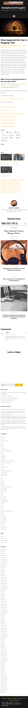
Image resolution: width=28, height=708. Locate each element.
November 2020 (4, 679)
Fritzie (7, 332)
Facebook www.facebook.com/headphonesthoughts (13, 113)
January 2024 (3, 603)
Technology (3, 517)
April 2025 (3, 573)
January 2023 (3, 627)
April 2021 (3, 669)
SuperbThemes (16, 700)
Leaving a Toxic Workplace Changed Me (9, 398)
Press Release (4, 499)
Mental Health (4, 489)
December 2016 (4, 687)
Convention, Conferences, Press (7, 460)
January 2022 (3, 651)
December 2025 (4, 559)
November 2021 (4, 655)
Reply (26, 332)
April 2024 (3, 597)
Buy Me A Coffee (17, 703)
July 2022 (2, 639)
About (7, 702)
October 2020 (3, 681)
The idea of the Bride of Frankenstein (16, 409)
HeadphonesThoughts (13, 7)
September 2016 (4, 689)
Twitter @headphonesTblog (7, 110)
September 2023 (4, 611)
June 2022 (3, 641)
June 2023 (3, 617)
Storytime (3, 515)
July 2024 (2, 591)
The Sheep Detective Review (7, 402)
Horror (2, 481)
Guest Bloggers (4, 475)
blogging (3, 183)
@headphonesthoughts (19, 84)
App (1, 442)
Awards (2, 444)
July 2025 (2, 567)
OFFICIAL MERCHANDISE (7, 703)
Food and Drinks (4, 473)
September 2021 (4, 659)
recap (11, 191)
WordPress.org (4, 542)
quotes (20, 188)
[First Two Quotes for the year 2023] (6, 157)
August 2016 (3, 691)
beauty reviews (4, 448)
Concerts (2, 458)
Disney (2, 464)
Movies (2, 493)
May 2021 (3, 667)
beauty (2, 446)
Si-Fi (1, 505)
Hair (1, 477)
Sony (2, 509)
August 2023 (3, 613)
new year (10, 188)
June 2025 (3, 569)
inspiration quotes (16, 186)
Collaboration (3, 456)
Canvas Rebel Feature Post (6, 396)
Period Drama (4, 497)
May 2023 (3, 619)
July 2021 (2, 663)
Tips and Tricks (4, 521)
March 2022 (3, 647)
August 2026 (3, 549)
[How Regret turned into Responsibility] (19, 157)
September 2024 (4, 587)
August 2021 (3, 661)
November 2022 (4, 631)
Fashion (2, 469)
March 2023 (3, 623)
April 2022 (3, 645)
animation (3, 438)
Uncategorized (4, 527)
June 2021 (3, 665)
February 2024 (4, 601)
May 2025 (3, 571)
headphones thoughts (6, 186)
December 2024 (4, 581)
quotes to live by (5, 191)
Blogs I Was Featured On (6, 450)
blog (8, 180)
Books (2, 452)
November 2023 (4, 607)
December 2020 (4, 677)
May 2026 (3, 551)
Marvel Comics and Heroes (6, 487)
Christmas (3, 454)
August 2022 (3, 637)
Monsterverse (4, 491)
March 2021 (3, 671)
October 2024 (3, 585)
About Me (4, 180)
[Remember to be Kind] (6, 169)
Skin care (2, 507)
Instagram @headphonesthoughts (9, 107)
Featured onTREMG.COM (6, 471)
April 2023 (3, 621)
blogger (22, 180)
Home (3, 702)
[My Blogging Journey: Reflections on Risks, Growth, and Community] (14, 242)
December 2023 (4, 605)
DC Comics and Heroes (5, 462)
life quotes (4, 188)
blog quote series (15, 180)
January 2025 (3, 579)
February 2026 (4, 557)
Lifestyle (2, 485)
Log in (2, 536)
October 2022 (3, 633)
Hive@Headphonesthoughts (7, 123)
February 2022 (4, 649)
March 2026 (3, 555)
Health (2, 479)
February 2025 (4, 577)
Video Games (3, 529)
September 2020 (4, 683)
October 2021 (3, 657)
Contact (12, 702)
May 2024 (3, 595)
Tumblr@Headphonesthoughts (8, 126)
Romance (3, 503)
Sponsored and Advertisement (7, 511)
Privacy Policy (5, 705)
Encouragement (4, 466)
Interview (2, 483)
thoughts (17, 191)
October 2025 (3, 563)
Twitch (2, 525)
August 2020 (3, 685)
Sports (2, 513)
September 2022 (4, 635)
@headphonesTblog (6, 85)
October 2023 (3, 609)
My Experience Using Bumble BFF (8, 400)
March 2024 (3, 599)
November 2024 (4, 583)
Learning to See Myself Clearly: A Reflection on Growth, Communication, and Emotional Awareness (14, 316)
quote (15, 188)
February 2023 (4, 625)
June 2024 (3, 593)
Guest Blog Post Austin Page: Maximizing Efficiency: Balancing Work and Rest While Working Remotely (14, 423)
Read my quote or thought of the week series (12, 98)
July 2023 (2, 615)
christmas (17, 183)
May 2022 (3, 643)
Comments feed (4, 540)
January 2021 (3, 675)
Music (2, 495)
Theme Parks (3, 519)
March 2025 (3, 575)
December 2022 (4, 629)
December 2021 (4, 653)
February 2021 (4, 673)
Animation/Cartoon (5, 440)
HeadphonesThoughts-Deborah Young (11, 45)
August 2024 (3, 589)
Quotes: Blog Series (5, 501)
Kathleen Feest (4, 409)
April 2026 (3, 553)
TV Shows (3, 523)
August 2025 (3, 565)
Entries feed (3, 538)
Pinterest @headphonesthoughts (9, 116)
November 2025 (4, 561)
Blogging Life (10, 183)
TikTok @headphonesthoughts (8, 120)
